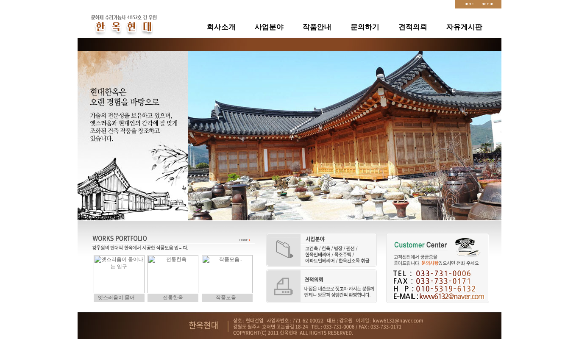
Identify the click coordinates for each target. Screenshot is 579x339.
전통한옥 (173, 297)
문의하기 (365, 26)
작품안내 (317, 26)
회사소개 (221, 26)
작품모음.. (227, 297)
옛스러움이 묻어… (119, 297)
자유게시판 (464, 26)
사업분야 (269, 26)
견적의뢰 (412, 26)
